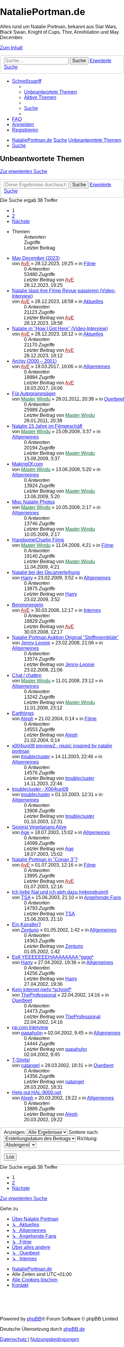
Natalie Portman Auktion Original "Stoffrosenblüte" (65, 637)
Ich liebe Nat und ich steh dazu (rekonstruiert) (60, 892)
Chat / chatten (27, 675)
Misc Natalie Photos (33, 501)
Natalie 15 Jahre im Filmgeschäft (47, 426)
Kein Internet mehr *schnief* (41, 989)
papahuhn (32, 1032)
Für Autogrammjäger (34, 393)
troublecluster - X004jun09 (40, 789)
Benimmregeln (27, 604)
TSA (25, 897)
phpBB (34, 1318)
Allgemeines (96, 366)
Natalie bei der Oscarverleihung (46, 572)
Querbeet (114, 399)
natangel (30, 1065)
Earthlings (23, 713)
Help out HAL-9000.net (36, 1092)
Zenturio (30, 930)
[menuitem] (50, 92)
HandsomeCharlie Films (38, 539)
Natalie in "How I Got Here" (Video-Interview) (60, 328)
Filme (90, 263)
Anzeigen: (15, 1132)
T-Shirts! (21, 1060)
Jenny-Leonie (35, 642)
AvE (25, 263)
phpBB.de (74, 1329)
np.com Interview (30, 1027)
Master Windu (36, 399)
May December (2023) (36, 258)
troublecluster (35, 756)
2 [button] (13, 216)
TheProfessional (38, 995)
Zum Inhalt (11, 47)
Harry (27, 577)
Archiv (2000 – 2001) (34, 361)
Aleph (27, 718)
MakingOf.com (27, 464)
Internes (92, 610)
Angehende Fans (102, 897)
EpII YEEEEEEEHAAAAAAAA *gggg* (53, 957)
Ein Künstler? (26, 924)
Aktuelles (93, 301)
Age (25, 832)
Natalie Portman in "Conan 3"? (45, 859)
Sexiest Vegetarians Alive (39, 827)
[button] (21, 221)
